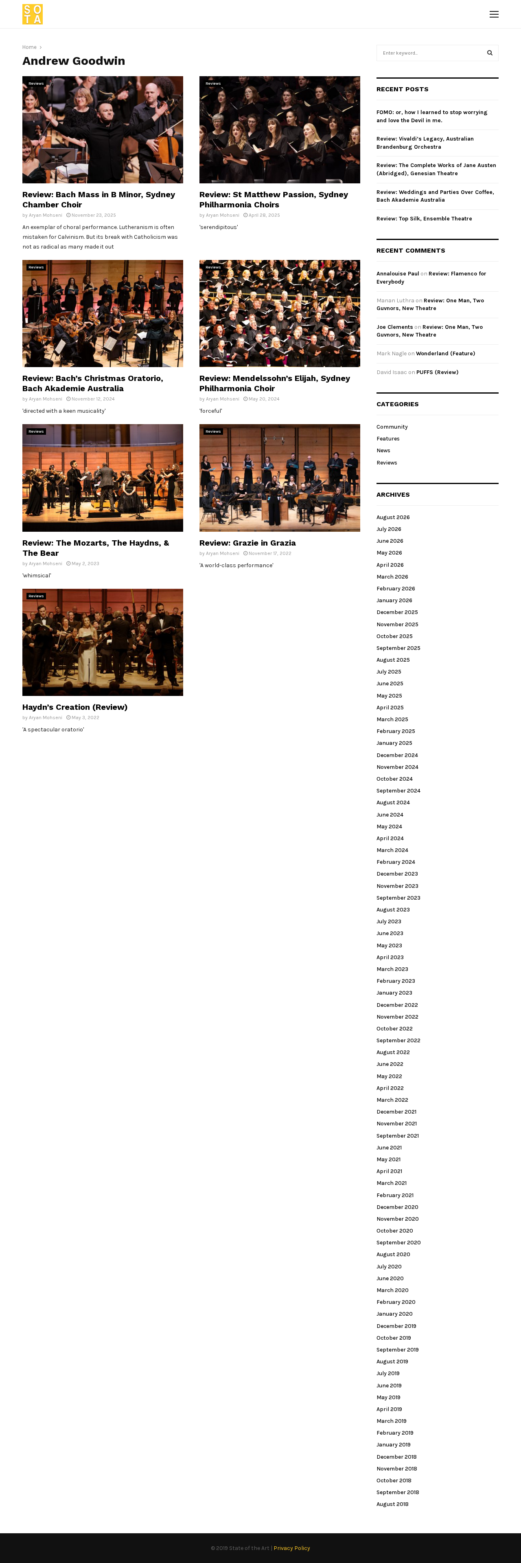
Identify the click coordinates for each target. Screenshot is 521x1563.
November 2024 (397, 767)
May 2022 (389, 1076)
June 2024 (390, 814)
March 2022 (392, 1099)
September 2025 (398, 648)
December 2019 (396, 1326)
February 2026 (396, 588)
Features (388, 438)
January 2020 (395, 1313)
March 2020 (393, 1290)
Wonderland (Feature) (445, 353)
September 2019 (398, 1349)
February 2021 (395, 1195)
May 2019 (389, 1397)
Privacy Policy (292, 1548)
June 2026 (390, 540)
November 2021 (397, 1123)
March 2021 (392, 1183)
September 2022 (398, 1040)
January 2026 (394, 600)
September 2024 (398, 790)
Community (392, 426)
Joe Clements (395, 327)
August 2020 (393, 1254)
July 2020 (389, 1266)
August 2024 (393, 802)
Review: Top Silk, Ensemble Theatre (424, 218)
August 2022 (393, 1052)
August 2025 (393, 659)
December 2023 (397, 873)
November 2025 (397, 624)
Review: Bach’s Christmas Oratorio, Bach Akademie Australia (92, 383)
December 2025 (397, 612)
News (383, 450)
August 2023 (393, 909)
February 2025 (396, 731)
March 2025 (392, 719)
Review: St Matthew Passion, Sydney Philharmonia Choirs (273, 199)
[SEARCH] (490, 53)
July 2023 (389, 921)
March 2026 (392, 576)
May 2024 (389, 826)
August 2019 (392, 1361)
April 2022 (390, 1088)
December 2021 (396, 1111)
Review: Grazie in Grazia (247, 543)
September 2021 (398, 1135)
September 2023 (398, 897)
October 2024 (395, 778)
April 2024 (390, 838)
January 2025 (394, 743)
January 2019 (394, 1444)
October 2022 (395, 1028)
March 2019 (392, 1421)
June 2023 (390, 933)
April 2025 (390, 707)
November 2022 (397, 1016)
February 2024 (396, 862)
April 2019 (389, 1409)
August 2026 (393, 517)
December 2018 (397, 1456)
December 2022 (397, 1005)
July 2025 (389, 671)
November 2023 (397, 886)
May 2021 (389, 1159)
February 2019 (395, 1432)
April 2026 (390, 564)
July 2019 (388, 1373)
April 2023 (390, 957)
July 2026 (389, 529)
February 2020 (396, 1302)
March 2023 (392, 969)
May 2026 (389, 552)
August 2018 (393, 1504)
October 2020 (395, 1230)
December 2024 (397, 755)
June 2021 (389, 1147)
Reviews (36, 83)
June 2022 (390, 1064)
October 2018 (394, 1480)
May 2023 (389, 945)
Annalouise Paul (398, 273)
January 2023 (394, 992)
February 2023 (396, 980)
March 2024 (392, 850)
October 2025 (395, 636)
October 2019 (394, 1337)
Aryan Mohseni (45, 215)
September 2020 (399, 1242)
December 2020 (397, 1207)
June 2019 (389, 1385)
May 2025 (389, 695)
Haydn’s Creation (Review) (75, 707)
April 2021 (389, 1171)
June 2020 (390, 1278)
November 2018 (397, 1468)
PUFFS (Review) (437, 372)
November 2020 (398, 1218)
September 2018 (398, 1492)
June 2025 (390, 683)
